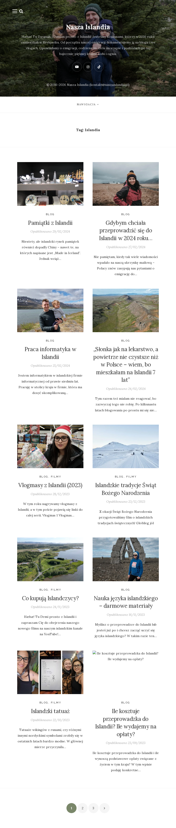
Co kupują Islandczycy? (50, 598)
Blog (50, 214)
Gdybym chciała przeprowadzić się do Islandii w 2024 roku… (125, 230)
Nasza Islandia (88, 27)
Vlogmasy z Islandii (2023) (50, 485)
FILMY (56, 476)
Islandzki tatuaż (50, 711)
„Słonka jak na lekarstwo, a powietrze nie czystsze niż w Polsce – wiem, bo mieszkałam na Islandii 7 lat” (125, 364)
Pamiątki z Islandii (50, 222)
